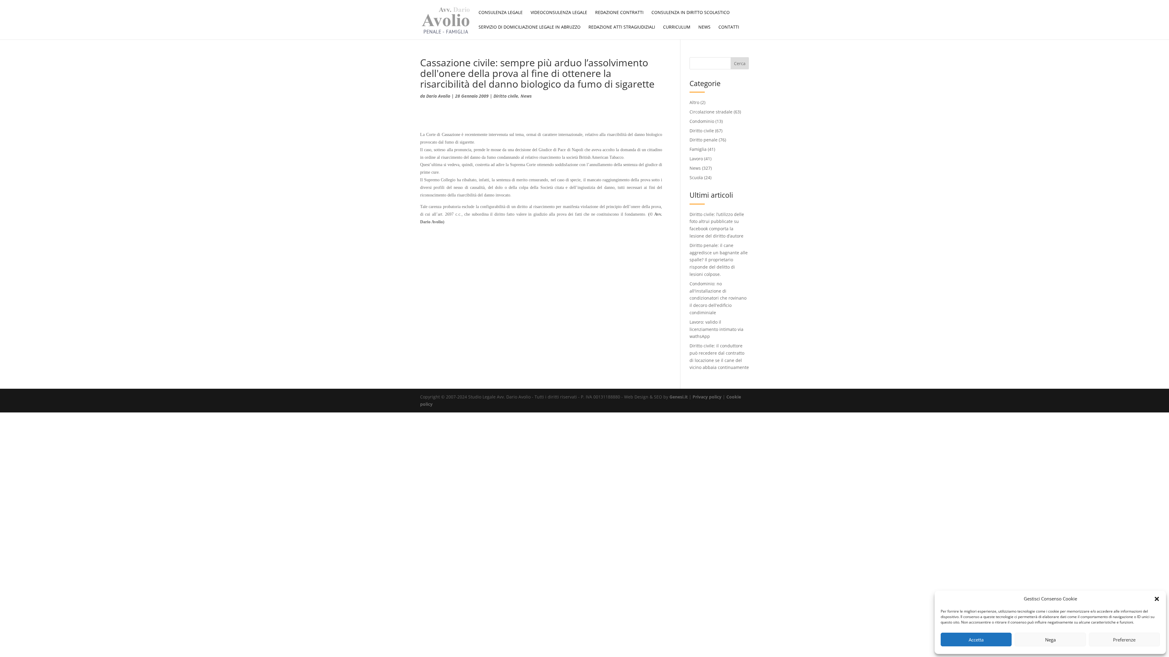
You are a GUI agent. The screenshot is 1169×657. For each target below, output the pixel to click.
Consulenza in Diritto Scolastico (690, 12)
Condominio (702, 121)
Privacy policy (707, 397)
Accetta (976, 640)
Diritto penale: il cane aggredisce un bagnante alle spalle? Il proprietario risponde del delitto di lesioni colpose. (719, 259)
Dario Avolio (438, 96)
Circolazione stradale (711, 112)
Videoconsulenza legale (559, 12)
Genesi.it (678, 397)
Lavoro (696, 159)
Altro (694, 102)
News (704, 27)
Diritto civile (505, 96)
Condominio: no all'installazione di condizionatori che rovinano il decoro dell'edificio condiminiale (718, 298)
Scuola (696, 177)
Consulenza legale (501, 12)
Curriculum (676, 27)
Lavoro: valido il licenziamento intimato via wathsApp (716, 329)
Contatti (728, 27)
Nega (1050, 640)
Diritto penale (704, 140)
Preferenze (1124, 640)
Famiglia (698, 149)
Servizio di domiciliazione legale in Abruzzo (530, 27)
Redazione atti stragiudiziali (621, 27)
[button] (1157, 599)
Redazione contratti (619, 12)
